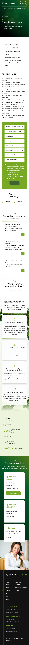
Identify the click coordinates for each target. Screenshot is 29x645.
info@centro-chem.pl (11, 631)
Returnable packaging (21, 587)
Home (8, 593)
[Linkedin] (26, 575)
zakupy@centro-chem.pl (12, 621)
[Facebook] (22, 575)
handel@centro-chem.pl (21, 202)
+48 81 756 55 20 (10, 628)
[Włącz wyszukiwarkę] (21, 3)
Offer (7, 587)
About (8, 590)
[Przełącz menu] (25, 3)
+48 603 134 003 (8, 202)
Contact (17, 590)
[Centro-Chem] (8, 3)
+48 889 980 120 (12, 517)
